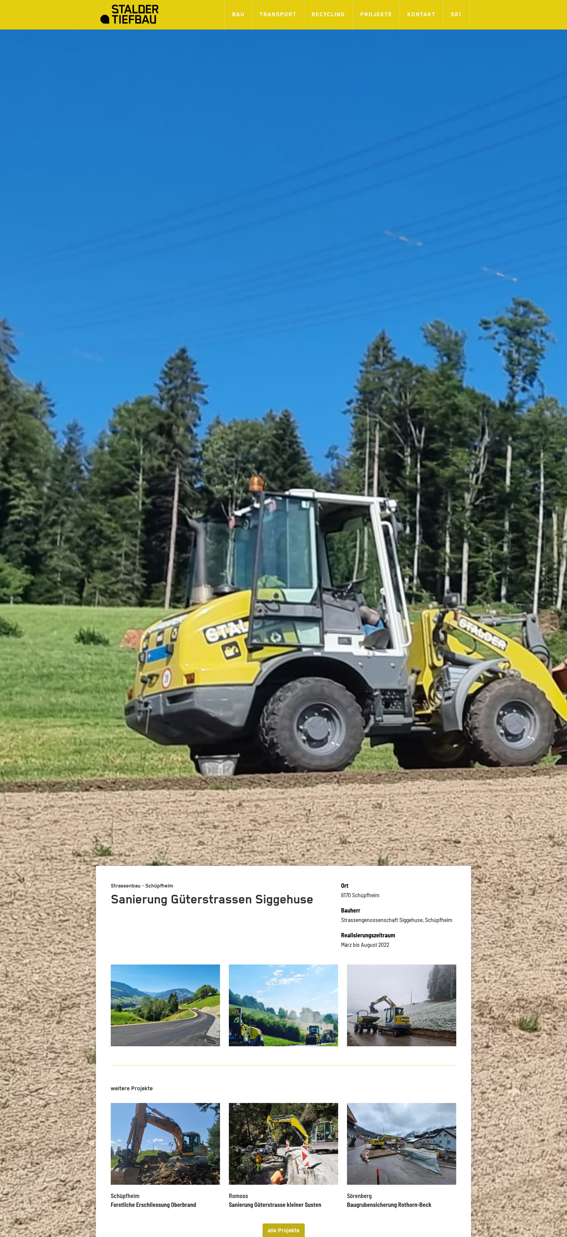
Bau (238, 14)
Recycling (328, 14)
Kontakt (421, 14)
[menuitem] (238, 15)
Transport (278, 14)
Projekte (376, 14)
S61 (456, 14)
